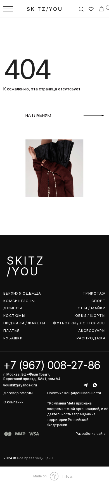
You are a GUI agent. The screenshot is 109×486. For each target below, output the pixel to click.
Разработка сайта (91, 433)
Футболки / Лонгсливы (79, 323)
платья (11, 331)
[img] (8, 9)
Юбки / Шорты (90, 316)
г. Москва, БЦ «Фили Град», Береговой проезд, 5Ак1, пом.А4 (31, 376)
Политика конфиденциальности (74, 393)
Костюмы (14, 316)
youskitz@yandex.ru (20, 385)
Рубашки (13, 338)
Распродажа (91, 338)
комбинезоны (19, 301)
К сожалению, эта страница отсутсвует (41, 89)
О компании (13, 402)
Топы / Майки (90, 308)
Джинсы (12, 308)
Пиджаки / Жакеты (24, 323)
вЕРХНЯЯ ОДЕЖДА (22, 293)
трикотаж (94, 293)
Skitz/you (45, 9)
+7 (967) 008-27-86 (51, 365)
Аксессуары (92, 331)
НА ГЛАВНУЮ (38, 115)
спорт (98, 301)
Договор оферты (18, 393)
